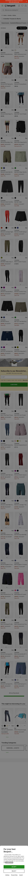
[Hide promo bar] (26, 1)
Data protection (9, 862)
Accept (14, 867)
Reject (14, 871)
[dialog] (14, 862)
